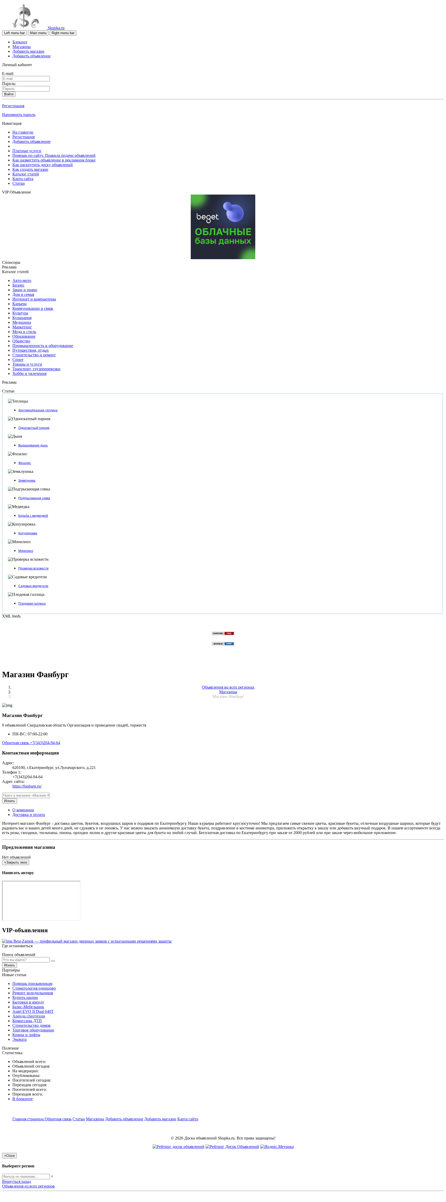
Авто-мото (21, 280)
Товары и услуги (27, 364)
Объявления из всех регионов (28, 1186)
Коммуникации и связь (32, 308)
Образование (23, 336)
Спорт (17, 359)
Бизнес (18, 285)
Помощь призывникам (32, 983)
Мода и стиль (24, 331)
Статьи (18, 183)
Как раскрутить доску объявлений (42, 165)
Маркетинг (22, 327)
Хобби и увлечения (29, 373)
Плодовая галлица (32, 603)
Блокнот (20, 42)
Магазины (22, 46)
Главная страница (28, 1119)
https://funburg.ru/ (27, 786)
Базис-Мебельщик (28, 1007)
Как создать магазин (30, 169)
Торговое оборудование (33, 1030)
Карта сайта (22, 178)
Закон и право (24, 290)
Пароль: (9, 83)
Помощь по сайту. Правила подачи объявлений (53, 155)
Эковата (19, 1039)
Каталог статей (25, 174)
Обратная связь (16, 743)
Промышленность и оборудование (42, 345)
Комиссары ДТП (27, 1021)
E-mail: (8, 73)
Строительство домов (31, 1025)
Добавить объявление (31, 56)
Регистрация (13, 106)
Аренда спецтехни (28, 1016)
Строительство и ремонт (34, 355)
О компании (23, 810)
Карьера (19, 304)
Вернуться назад (16, 1181)
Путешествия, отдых (30, 350)
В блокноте (22, 1099)
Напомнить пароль (18, 114)
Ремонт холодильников (32, 993)
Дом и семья (23, 294)
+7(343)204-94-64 (45, 743)
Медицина (21, 322)
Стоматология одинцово (34, 988)
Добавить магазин (28, 51)
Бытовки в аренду (28, 1002)
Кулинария (21, 317)
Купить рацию (25, 997)
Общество (21, 341)
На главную (22, 132)
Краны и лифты (26, 1035)
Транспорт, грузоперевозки (36, 369)
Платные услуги (26, 151)
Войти (8, 94)
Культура (20, 313)
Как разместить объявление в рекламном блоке (53, 160)
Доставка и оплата (28, 814)
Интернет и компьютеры (34, 299)
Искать (9, 801)
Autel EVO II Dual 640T (33, 1011)
